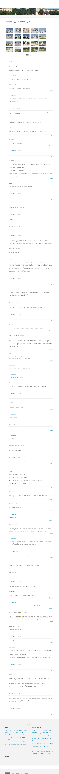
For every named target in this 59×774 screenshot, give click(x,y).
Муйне (20, 739)
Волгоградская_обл (38, 738)
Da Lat (11, 730)
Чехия (43, 746)
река (47, 751)
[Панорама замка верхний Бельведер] (9, 36)
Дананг (11, 739)
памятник (43, 751)
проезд (24, 744)
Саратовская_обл (34, 746)
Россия (48, 743)
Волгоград (9, 737)
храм (39, 753)
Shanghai (19, 732)
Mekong (6, 732)
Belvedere (6, 730)
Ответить (51, 90)
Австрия (18, 734)
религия (50, 751)
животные (44, 748)
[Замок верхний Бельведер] (18, 49)
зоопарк (34, 751)
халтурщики (12, 747)
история (9, 744)
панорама (16, 744)
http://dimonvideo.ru (14, 101)
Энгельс (47, 746)
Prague (50, 730)
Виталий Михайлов (16, 289)
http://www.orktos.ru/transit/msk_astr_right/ (25, 584)
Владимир (13, 75)
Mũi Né (8, 732)
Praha (34, 733)
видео (23, 742)
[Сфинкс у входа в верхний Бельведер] (18, 30)
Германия (34, 741)
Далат (8, 739)
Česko (39, 735)
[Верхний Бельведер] (9, 30)
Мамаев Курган (44, 740)
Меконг (18, 739)
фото (6, 747)
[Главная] (6, 16)
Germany (39, 730)
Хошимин (13, 741)
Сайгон (23, 739)
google (17, 730)
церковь (48, 753)
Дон (13, 739)
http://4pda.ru (41, 100)
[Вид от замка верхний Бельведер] (9, 43)
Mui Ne (47, 730)
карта (12, 744)
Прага (44, 743)
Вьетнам (21, 737)
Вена (24, 734)
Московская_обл (36, 743)
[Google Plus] (31, 724)
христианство (44, 753)
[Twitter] (29, 724)
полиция (20, 744)
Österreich (14, 734)
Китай (16, 739)
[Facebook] (27, 724)
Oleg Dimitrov (12, 139)
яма (16, 747)
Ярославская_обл (35, 748)
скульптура (35, 753)
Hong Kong (25, 730)
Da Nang (14, 730)
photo (10, 732)
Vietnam (7, 734)
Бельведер (21, 734)
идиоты (6, 744)
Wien (11, 734)
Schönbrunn (16, 732)
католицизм (39, 751)
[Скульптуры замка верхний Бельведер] (34, 30)
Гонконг (6, 739)
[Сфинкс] (34, 36)
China (8, 730)
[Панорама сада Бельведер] (42, 36)
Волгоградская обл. (15, 737)
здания (48, 749)
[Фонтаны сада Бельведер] (34, 43)
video (22, 732)
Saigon (13, 732)
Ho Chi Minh (20, 730)
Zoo (51, 733)
